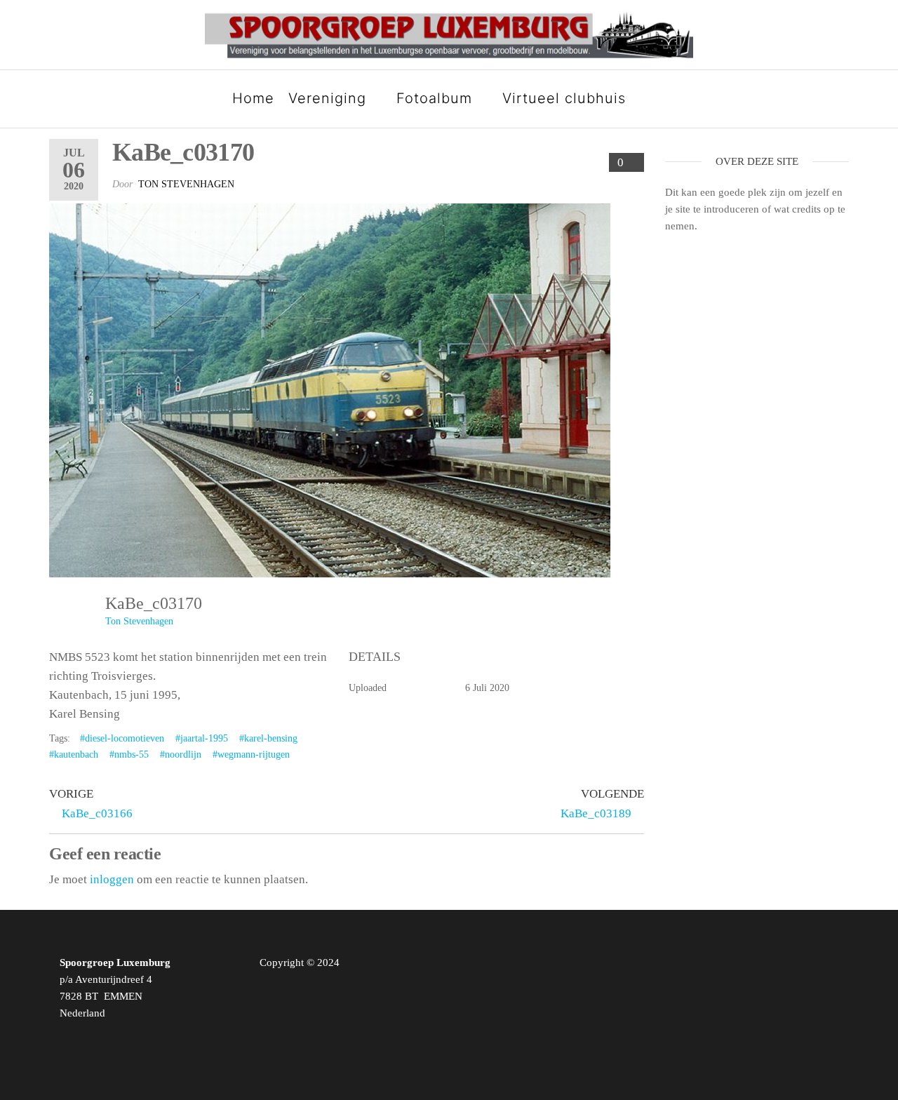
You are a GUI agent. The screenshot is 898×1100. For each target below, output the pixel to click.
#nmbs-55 (129, 754)
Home (253, 98)
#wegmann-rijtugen (251, 754)
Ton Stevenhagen (186, 184)
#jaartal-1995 (201, 738)
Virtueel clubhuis (564, 98)
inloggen (112, 879)
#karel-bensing (268, 738)
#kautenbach (73, 754)
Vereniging (327, 98)
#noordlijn (180, 754)
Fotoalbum (434, 98)
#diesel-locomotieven (122, 738)
